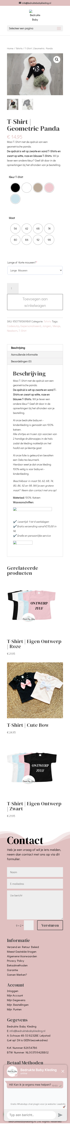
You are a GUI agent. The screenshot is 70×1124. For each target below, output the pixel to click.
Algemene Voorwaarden (22, 956)
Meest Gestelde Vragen (21, 951)
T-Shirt (22, 330)
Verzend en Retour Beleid (23, 947)
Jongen (46, 326)
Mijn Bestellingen (18, 1005)
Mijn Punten (14, 1009)
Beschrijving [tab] (18, 348)
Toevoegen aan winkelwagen (35, 302)
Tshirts (19, 48)
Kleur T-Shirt (16, 177)
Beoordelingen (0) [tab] (21, 361)
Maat (12, 218)
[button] (56, 59)
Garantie (12, 970)
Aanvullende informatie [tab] (24, 354)
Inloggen (12, 991)
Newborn (12, 330)
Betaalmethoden (17, 965)
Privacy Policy (15, 961)
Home (10, 48)
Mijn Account (15, 995)
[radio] (15, 188)
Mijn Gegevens (16, 1000)
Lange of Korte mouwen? (27, 262)
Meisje (56, 326)
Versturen (50, 925)
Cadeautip (13, 326)
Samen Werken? (17, 974)
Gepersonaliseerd (30, 326)
